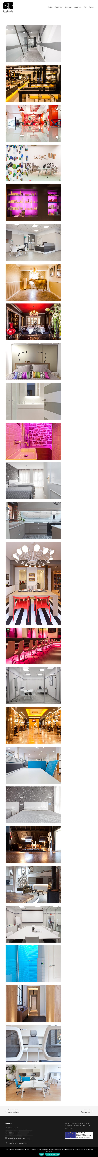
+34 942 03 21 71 (13, 1133)
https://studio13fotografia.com (17, 1143)
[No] (96, 1152)
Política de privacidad (52, 1154)
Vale (41, 1154)
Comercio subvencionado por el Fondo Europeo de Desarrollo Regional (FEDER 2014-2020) (77, 1125)
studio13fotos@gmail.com (16, 1138)
